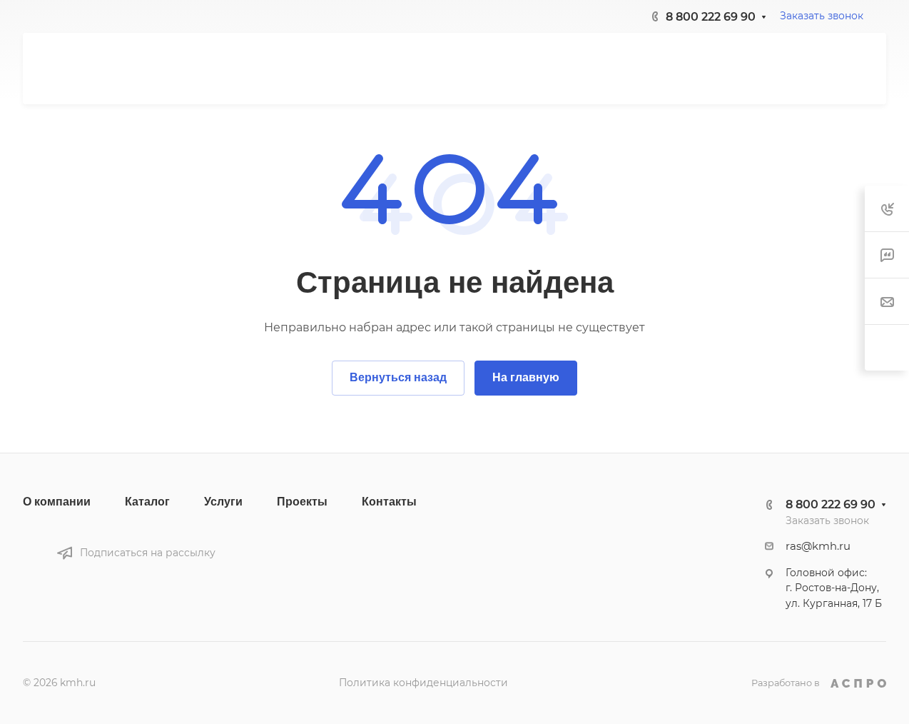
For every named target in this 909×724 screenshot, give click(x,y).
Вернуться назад (398, 377)
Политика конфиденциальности (423, 682)
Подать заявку (810, 68)
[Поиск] (727, 69)
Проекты (302, 502)
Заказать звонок (821, 15)
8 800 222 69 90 (711, 17)
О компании (57, 502)
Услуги (223, 502)
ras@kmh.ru (818, 546)
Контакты (389, 502)
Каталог (147, 502)
